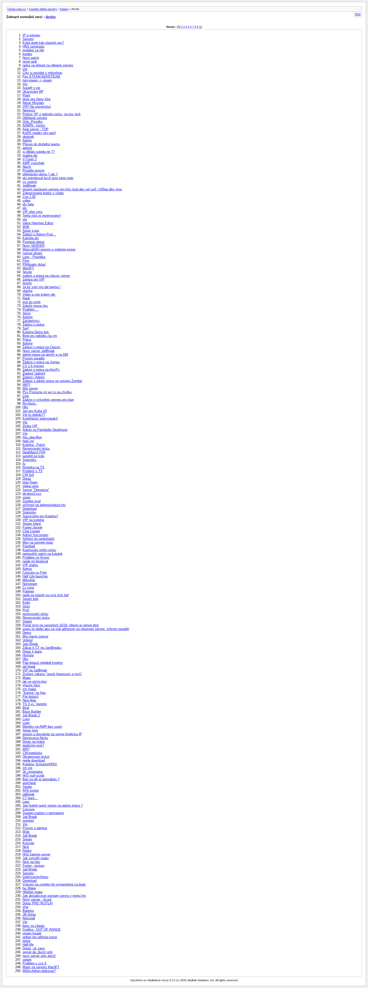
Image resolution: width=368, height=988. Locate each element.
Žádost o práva (33, 324)
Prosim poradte (34, 358)
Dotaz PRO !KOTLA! (38, 903)
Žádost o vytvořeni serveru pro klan (48, 400)
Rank (26, 298)
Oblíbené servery (35, 118)
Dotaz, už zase (34, 948)
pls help (28, 204)
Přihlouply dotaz (34, 264)
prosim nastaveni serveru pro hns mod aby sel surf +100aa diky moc (72, 189)
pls (25, 208)
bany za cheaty (34, 926)
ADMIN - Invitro (34, 125)
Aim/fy (27, 283)
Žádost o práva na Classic (42, 347)
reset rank (30, 61)
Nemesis (29, 110)
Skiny (27, 313)
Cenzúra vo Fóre (35, 572)
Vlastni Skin (31, 685)
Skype (27, 272)
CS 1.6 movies (33, 366)
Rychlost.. (30, 403)
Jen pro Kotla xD (35, 411)
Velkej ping (30, 486)
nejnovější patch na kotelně (42, 554)
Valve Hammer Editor (38, 223)
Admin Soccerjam (35, 535)
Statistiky (29, 512)
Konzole (28, 843)
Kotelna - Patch (34, 445)
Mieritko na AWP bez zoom (42, 726)
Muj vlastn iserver (35, 636)
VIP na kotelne (33, 520)
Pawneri (28, 591)
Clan (26, 396)
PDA (357, 14)
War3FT (28, 268)
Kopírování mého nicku (39, 550)
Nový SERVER (34, 246)
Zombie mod (32, 501)
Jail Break (30, 817)
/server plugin (32, 253)
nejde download (34, 760)
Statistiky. (30, 460)
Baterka (28, 911)
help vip (28, 441)
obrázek (28, 137)
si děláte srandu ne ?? (39, 152)
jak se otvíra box (35, 681)
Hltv (25, 407)
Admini (28, 317)
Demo (27, 633)
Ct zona (28, 587)
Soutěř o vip (31, 88)
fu (24, 463)
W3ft (26, 227)
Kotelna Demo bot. (36, 332)
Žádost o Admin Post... (39, 234)
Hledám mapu (33, 892)
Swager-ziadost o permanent (43, 813)
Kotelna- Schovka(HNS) (40, 764)
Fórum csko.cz (17, 9)
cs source (30, 182)
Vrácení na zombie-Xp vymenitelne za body (54, 884)
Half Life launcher (35, 576)
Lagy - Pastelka (34, 257)
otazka (27, 291)
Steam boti (30, 599)
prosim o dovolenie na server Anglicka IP (52, 734)
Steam (27, 621)
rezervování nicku (35, 614)
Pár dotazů (30, 696)
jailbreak (29, 794)
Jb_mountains (33, 772)
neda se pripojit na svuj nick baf (46, 595)
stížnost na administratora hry (44, 505)
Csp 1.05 (29, 197)
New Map (29, 700)
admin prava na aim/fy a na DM (45, 354)
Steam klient (32, 524)
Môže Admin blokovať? (39, 971)
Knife (26, 602)
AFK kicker (31, 790)
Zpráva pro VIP (34, 279)
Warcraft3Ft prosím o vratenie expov (49, 249)
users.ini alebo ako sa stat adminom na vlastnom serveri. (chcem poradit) (76, 629)
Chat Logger (31, 531)
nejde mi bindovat (35, 561)
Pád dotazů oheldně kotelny (43, 663)
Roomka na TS (33, 467)
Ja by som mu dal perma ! (42, 287)
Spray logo (30, 730)
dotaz (27, 941)
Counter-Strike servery (43, 9)
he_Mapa (29, 888)
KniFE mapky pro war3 (39, 133)
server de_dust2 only (38, 952)
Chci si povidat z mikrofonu (42, 73)
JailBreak (29, 185)
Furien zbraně (32, 527)
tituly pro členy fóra (36, 99)
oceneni (28, 820)
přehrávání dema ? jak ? (40, 174)
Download (30, 509)
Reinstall (29, 918)
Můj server (30, 388)
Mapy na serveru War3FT (41, 967)
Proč (26, 610)
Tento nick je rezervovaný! (42, 215)
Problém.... (31, 309)
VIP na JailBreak (35, 670)
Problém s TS (33, 471)
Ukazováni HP (33, 91)
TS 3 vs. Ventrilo (35, 704)
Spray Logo (31, 230)
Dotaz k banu (32, 651)
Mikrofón (29, 580)
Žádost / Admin (34, 377)
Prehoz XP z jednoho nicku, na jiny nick (52, 114)
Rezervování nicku (36, 448)
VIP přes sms (33, 212)
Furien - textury (34, 866)
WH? (26, 749)
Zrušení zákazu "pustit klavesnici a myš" (52, 674)
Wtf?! (26, 385)
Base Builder (32, 711)
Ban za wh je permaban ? (41, 779)
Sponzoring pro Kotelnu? (40, 516)
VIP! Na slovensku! (37, 106)
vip (25, 219)
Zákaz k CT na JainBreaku (42, 648)
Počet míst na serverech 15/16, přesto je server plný (61, 625)
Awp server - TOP (36, 129)
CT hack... (30, 798)
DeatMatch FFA (34, 452)
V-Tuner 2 (30, 159)
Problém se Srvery (36, 557)
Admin (27, 140)
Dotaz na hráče (34, 742)
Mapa (27, 678)
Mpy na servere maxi (38, 542)
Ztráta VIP (30, 426)
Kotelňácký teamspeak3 (40, 418)
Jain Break (30, 644)
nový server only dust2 (39, 956)
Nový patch (31, 58)
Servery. (29, 873)
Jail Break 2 (31, 715)
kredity (27, 54)
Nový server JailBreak (39, 351)
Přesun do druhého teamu (41, 144)
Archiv (51, 17)
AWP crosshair (33, 163)
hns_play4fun (32, 437)
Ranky (27, 850)
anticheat (29, 783)
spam (27, 497)
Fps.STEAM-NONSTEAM (41, 76)
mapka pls (30, 155)
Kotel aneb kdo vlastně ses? (43, 43)
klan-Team (30, 482)
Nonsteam (30, 584)
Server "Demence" (36, 490)
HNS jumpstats (34, 46)
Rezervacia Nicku (35, 738)
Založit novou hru (35, 306)
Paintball (29, 546)
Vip (25, 69)
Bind (26, 708)
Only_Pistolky (33, 122)
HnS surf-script (33, 775)
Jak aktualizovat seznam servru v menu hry (54, 896)
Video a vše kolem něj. (39, 294)
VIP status (30, 565)
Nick (26, 847)
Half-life (28, 944)
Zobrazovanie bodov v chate (43, 193)
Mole (26, 832)
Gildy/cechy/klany (36, 877)
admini (27, 148)
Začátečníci (31, 321)
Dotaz (27, 478)
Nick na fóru (31, 862)
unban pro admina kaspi (40, 937)
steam (27, 959)
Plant (26, 95)
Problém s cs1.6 (34, 963)
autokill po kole (33, 456)
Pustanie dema (33, 242)
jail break (29, 666)
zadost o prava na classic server (46, 276)
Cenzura (29, 809)
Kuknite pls (31, 238)
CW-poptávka (32, 753)
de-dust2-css (32, 494)
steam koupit (32, 933)
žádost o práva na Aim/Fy (41, 370)
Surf (26, 328)
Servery (28, 39)
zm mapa (29, 689)
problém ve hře (33, 50)
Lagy (26, 802)
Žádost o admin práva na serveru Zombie (52, 381)
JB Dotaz (29, 914)
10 (200, 26)
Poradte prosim (34, 170)
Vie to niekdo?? (34, 415)
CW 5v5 (28, 475)
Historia (28, 655)
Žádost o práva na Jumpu (41, 362)
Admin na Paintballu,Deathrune (45, 430)
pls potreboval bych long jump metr (48, 178)
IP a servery (31, 35)
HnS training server (36, 854)
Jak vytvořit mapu (36, 858)
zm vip (27, 768)
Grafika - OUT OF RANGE (42, 929)
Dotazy (64, 9)
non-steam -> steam (37, 80)
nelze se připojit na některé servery (48, 65)
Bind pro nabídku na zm (40, 336)
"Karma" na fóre (34, 693)
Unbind (28, 640)
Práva (27, 339)
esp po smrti (32, 302)
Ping (26, 261)
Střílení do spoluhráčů (38, 539)
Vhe (25, 907)
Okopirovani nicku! (36, 757)
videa (26, 200)
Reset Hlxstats (33, 103)
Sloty (26, 606)
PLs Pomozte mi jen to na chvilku (47, 392)
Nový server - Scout (37, 899)
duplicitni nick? (33, 745)
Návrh (27, 167)
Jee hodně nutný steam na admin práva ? (53, 805)
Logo (26, 719)
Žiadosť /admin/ (34, 373)
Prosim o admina (35, 828)
